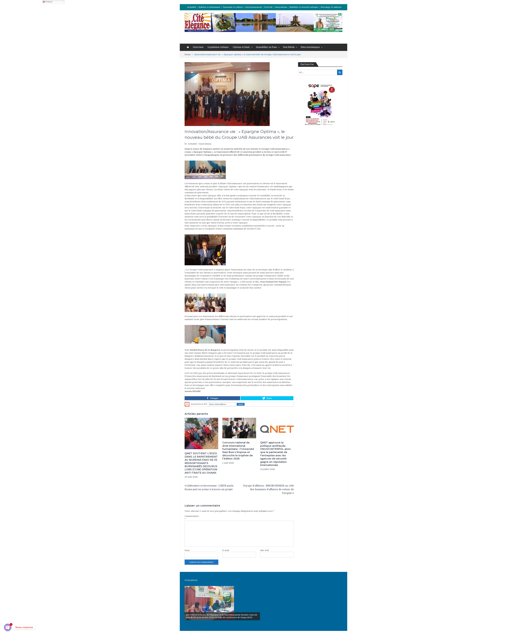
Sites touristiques (310, 47)
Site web (264, 550)
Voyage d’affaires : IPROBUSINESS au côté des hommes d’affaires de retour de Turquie (268, 489)
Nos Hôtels (289, 47)
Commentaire (191, 517)
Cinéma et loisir (241, 47)
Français (49, 2)
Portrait (268, 7)
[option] (222, 603)
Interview (198, 47)
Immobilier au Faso (266, 47)
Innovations (281, 7)
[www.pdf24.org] (187, 404)
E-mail (225, 550)
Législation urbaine (218, 47)
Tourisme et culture (233, 7)
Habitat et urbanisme (209, 7)
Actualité (191, 7)
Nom (187, 550)
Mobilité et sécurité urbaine (303, 7)
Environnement (253, 7)
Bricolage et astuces (331, 7)
